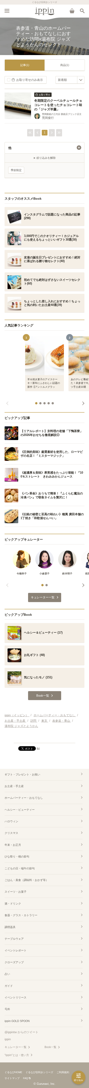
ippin (8, 1039)
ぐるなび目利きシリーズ (39, 1072)
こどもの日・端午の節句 (20, 868)
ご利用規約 (63, 1072)
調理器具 (10, 927)
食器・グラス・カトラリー (21, 915)
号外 (7, 1009)
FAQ (25, 1078)
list (38, 748)
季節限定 (16, 170)
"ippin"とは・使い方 (17, 1055)
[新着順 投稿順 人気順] (69, 80)
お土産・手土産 (14, 786)
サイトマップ (12, 1078)
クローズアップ (14, 962)
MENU (6, 10)
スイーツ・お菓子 (15, 891)
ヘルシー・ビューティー (20, 809)
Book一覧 (50, 1047)
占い (7, 974)
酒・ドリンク (13, 903)
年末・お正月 (13, 845)
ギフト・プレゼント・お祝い (22, 774)
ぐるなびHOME (13, 1072)
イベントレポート (15, 950)
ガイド (9, 985)
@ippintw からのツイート (21, 1032)
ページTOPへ (44, 737)
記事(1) (24, 65)
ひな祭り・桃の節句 (17, 856)
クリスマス (11, 833)
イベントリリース (15, 997)
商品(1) (64, 65)
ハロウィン (11, 821)
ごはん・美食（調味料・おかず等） (26, 880)
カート (71, 10)
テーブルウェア (14, 938)
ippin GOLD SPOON (17, 1021)
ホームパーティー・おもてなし (24, 797)
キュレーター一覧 (15, 1047)
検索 (82, 10)
